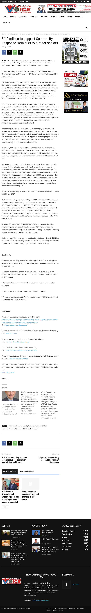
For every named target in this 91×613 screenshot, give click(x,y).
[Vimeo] (84, 1)
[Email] (20, 52)
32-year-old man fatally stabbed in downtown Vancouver (49, 459)
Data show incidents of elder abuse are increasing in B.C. (9, 406)
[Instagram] (78, 1)
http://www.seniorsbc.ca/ (18, 359)
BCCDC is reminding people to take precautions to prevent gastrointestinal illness (15, 459)
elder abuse (33, 429)
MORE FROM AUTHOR (26, 472)
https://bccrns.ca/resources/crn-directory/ (21, 350)
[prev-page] (3, 506)
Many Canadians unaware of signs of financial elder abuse (30, 495)
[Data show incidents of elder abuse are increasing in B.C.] (10, 396)
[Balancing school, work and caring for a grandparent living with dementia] (6, 532)
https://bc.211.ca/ (8, 372)
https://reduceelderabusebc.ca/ (15, 325)
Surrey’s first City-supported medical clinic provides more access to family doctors (50, 549)
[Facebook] (74, 1)
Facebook (75, 584)
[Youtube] (88, 1)
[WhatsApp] (15, 52)
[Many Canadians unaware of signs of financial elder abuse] (30, 484)
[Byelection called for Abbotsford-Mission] (36, 532)
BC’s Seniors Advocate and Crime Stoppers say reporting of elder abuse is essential (10, 496)
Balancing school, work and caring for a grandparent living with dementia (19, 533)
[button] (86, 28)
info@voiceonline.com (41, 600)
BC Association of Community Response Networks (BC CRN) (28, 426)
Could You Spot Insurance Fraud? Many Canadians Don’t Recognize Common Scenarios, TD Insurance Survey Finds (19, 557)
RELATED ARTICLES (9, 472)
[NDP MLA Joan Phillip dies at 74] (36, 541)
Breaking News (13, 34)
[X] (81, 1)
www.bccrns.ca (11, 333)
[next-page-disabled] (6, 506)
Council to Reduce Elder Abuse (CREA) (15, 429)
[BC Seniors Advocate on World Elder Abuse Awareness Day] (31, 403)
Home (4, 34)
